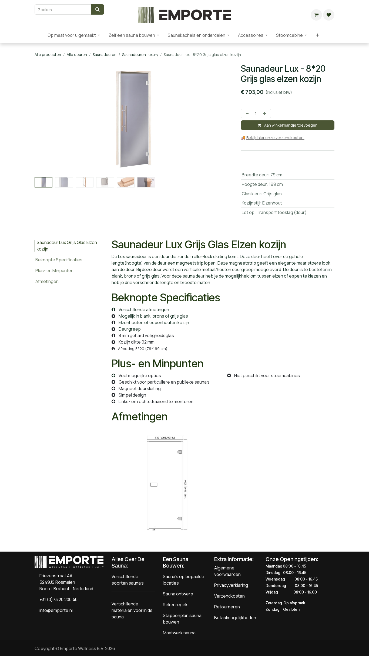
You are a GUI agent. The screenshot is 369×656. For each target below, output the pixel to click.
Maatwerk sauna (179, 633)
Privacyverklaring (231, 585)
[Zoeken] (97, 9)
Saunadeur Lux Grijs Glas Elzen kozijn (67, 245)
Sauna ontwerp (178, 594)
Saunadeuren (104, 54)
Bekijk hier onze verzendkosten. (275, 137)
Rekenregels (176, 605)
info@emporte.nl (55, 610)
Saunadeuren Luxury (140, 54)
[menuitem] (39, 35)
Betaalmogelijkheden (235, 618)
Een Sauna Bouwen (175, 562)
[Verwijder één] (246, 113)
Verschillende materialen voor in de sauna (132, 610)
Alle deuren (77, 54)
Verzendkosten (229, 596)
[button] (44, 179)
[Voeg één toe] (265, 113)
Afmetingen (47, 281)
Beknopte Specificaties (58, 260)
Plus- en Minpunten (54, 270)
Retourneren (227, 607)
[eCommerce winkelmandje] (316, 15)
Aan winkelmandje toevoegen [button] (290, 125)
